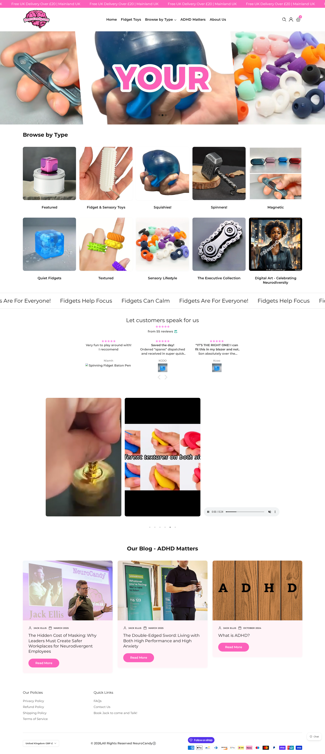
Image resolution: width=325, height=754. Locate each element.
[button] (159, 115)
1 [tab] (149, 527)
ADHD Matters (192, 19)
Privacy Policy (33, 701)
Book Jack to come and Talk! (115, 713)
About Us (218, 19)
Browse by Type (159, 19)
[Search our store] (285, 19)
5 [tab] (170, 527)
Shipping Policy (35, 713)
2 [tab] (155, 527)
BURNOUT (241, 635)
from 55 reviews (160, 331)
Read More (55, 647)
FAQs (98, 701)
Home (111, 19)
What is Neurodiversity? (159, 635)
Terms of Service (35, 719)
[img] (162, 326)
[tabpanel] (83, 458)
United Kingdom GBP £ (39, 743)
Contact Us (102, 707)
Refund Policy (33, 707)
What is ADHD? (56, 635)
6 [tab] (175, 527)
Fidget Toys (131, 19)
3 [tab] (160, 527)
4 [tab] (165, 527)
